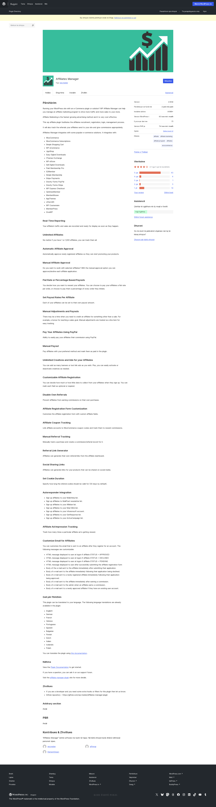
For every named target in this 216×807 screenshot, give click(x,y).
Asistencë (169, 93)
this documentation (79, 653)
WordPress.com (176, 774)
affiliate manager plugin (59, 677)
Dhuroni (133, 781)
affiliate (156, 136)
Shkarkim (168, 81)
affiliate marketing (166, 136)
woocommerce (167, 145)
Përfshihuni (133, 774)
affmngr (93, 746)
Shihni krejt (168, 192)
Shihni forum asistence (143, 217)
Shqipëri (33, 795)
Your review (139, 192)
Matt (171, 777)
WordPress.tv (95, 784)
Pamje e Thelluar (141, 152)
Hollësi (48, 93)
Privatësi (12, 784)
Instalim (72, 93)
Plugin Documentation (60, 667)
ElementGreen (53, 752)
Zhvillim (84, 93)
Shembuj (52, 774)
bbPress (173, 781)
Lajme (11, 777)
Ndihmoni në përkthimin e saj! (125, 18)
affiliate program (159, 141)
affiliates (169, 141)
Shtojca (52, 781)
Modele (52, 784)
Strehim (12, 781)
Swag (132, 784)
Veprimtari (133, 777)
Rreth (11, 774)
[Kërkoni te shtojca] (33, 25)
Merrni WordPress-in (203, 4)
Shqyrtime (60, 93)
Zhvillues (92, 781)
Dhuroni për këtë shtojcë (144, 239)
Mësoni (91, 774)
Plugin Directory (15, 11)
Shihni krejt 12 (168, 131)
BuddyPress (174, 784)
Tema (51, 777)
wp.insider (64, 83)
